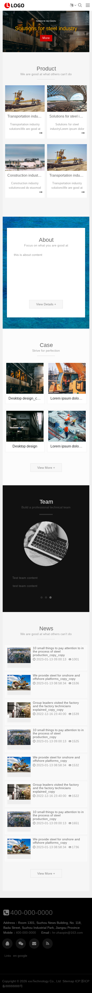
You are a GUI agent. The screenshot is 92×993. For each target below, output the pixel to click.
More (46, 38)
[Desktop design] (25, 426)
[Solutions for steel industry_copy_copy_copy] (67, 98)
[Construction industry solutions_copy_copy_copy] (25, 157)
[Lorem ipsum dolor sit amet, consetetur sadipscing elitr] (67, 426)
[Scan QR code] (21, 943)
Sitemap (68, 981)
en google (20, 955)
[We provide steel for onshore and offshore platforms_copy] (19, 764)
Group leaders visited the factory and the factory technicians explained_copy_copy (56, 706)
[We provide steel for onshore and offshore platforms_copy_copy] (19, 682)
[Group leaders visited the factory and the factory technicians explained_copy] (19, 791)
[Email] (34, 943)
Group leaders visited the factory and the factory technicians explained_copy (56, 788)
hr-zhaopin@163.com (67, 932)
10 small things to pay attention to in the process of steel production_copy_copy (58, 651)
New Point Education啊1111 (14, 5)
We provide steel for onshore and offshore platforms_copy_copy (56, 677)
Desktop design (25, 446)
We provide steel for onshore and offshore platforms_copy (56, 758)
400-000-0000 (31, 912)
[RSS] (47, 943)
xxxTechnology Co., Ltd (44, 981)
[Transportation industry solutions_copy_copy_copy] (25, 98)
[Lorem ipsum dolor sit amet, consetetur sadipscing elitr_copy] (67, 378)
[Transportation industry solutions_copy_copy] (67, 157)
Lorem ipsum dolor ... (67, 398)
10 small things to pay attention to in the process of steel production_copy (58, 733)
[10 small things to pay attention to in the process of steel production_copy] (19, 737)
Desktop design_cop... (26, 398)
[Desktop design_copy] (25, 378)
